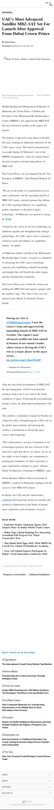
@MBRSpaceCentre (18, 322)
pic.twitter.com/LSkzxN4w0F (23, 359)
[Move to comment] (36, 50)
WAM (8, 219)
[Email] (31, 50)
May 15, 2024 (34, 371)
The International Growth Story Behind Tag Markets (27, 664)
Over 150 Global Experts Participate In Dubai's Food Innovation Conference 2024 (24, 552)
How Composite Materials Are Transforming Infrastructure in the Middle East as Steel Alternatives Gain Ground (23, 707)
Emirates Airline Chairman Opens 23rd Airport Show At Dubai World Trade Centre (26, 526)
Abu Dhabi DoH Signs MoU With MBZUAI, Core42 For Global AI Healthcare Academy (27, 544)
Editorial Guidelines (39, 574)
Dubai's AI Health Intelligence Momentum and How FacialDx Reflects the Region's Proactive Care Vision (26, 725)
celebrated (7, 499)
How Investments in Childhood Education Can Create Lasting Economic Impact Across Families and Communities (25, 742)
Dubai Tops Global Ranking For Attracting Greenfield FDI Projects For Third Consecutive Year (26, 535)
